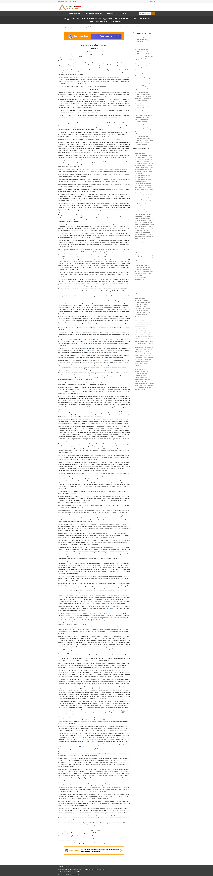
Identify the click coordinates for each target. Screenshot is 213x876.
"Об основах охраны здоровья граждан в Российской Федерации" (144, 129)
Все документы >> (149, 392)
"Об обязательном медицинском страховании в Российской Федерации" (143, 96)
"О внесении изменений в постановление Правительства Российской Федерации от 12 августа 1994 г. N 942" (144, 289)
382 (122, 491)
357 (123, 712)
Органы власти (110, 13)
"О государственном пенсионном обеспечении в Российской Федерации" (144, 140)
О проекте (122, 13)
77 (72, 127)
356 (80, 698)
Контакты (152, 1)
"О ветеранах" (143, 51)
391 (88, 350)
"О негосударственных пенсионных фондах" (144, 42)
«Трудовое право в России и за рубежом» (96, 869)
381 (65, 473)
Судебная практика (74, 13)
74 (63, 309)
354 (75, 670)
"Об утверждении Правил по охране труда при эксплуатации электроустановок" (144, 108)
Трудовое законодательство (93, 13)
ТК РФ (61, 13)
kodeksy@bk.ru (77, 871)
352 (67, 654)
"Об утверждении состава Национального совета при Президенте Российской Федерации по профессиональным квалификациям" (144, 272)
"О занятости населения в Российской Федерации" (144, 118)
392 (101, 171)
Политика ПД (75, 874)
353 (69, 663)
